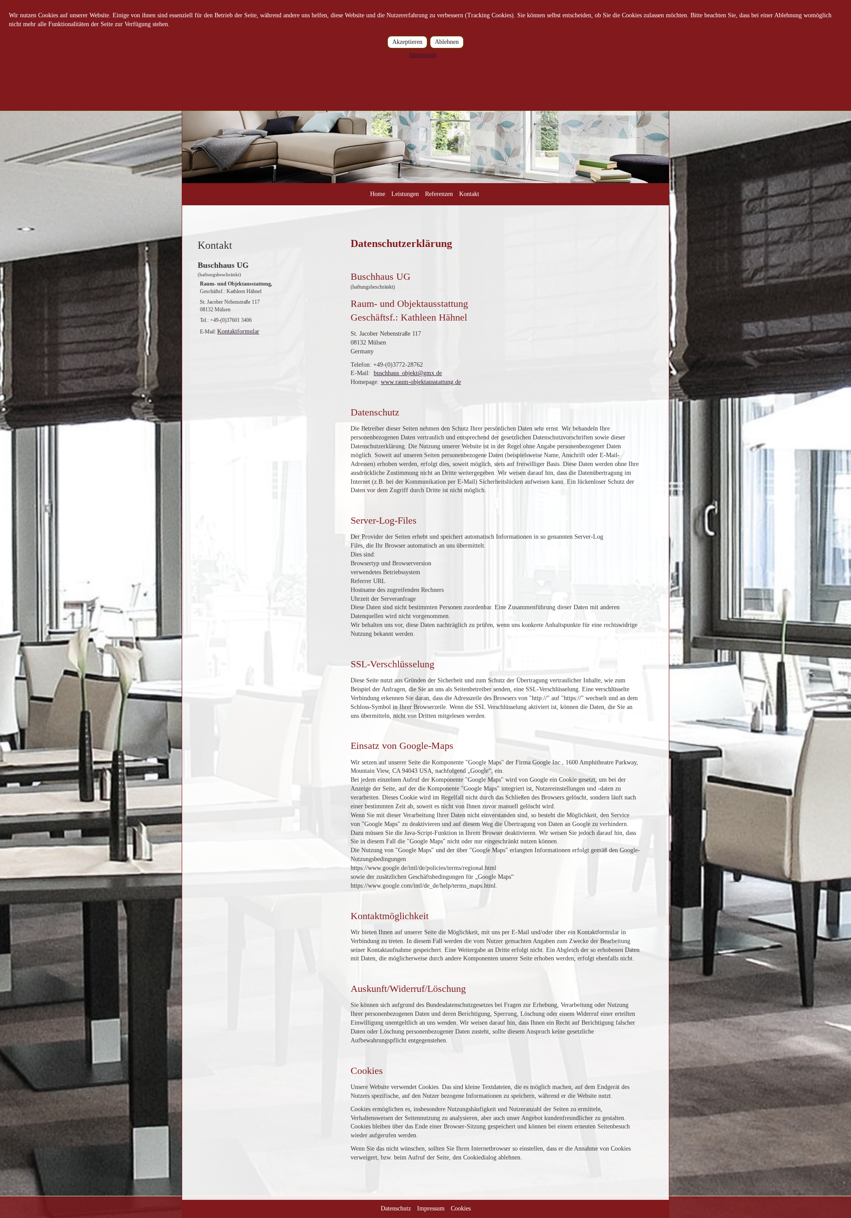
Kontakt (469, 194)
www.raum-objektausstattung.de (421, 382)
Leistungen (405, 194)
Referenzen (439, 194)
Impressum (431, 1208)
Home (377, 194)
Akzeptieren (407, 42)
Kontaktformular (238, 331)
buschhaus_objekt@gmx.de (408, 373)
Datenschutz (396, 1208)
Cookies (461, 1208)
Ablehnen (447, 42)
